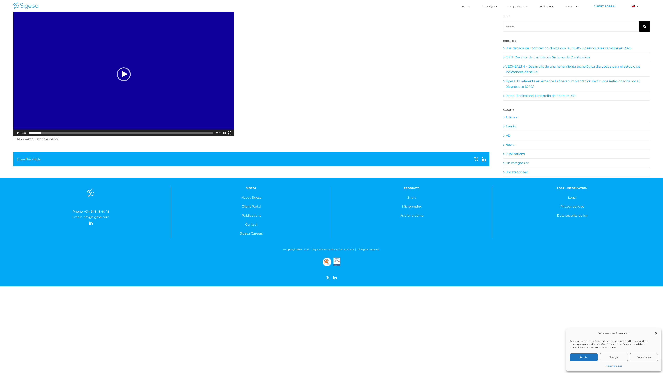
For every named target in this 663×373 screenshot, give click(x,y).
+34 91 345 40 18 (96, 211)
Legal (572, 197)
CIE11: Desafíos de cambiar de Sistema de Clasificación (547, 57)
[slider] (121, 133)
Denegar (614, 357)
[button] (656, 333)
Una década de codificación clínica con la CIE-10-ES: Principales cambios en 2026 (568, 48)
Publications (515, 154)
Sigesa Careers (251, 233)
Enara (411, 197)
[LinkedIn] (91, 223)
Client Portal (251, 206)
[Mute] (224, 133)
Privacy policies (614, 366)
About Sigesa (251, 197)
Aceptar (583, 357)
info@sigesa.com (96, 217)
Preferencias (644, 357)
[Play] (18, 133)
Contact (251, 224)
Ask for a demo (412, 215)
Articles (511, 117)
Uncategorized (516, 172)
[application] (123, 74)
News (509, 145)
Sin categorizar (517, 163)
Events (510, 126)
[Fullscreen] (230, 133)
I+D (508, 135)
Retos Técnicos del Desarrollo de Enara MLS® (540, 96)
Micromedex (412, 206)
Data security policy (572, 215)
